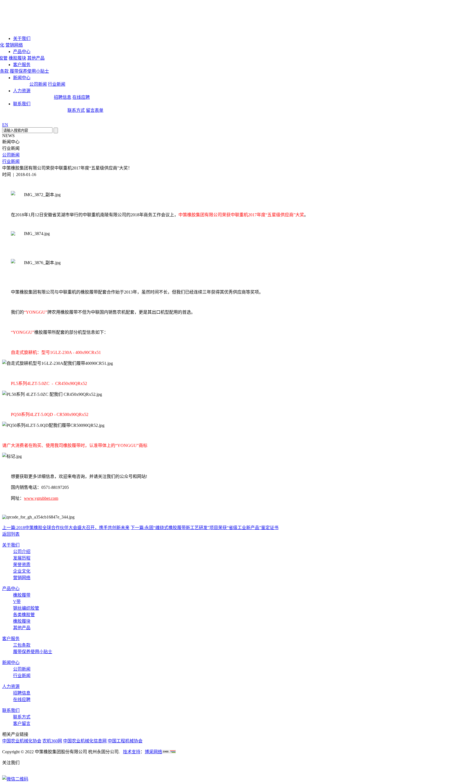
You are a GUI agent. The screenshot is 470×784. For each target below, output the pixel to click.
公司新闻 (38, 84)
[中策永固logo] (18, 17)
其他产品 (36, 58)
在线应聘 (81, 97)
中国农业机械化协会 (21, 741)
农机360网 (52, 741)
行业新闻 (56, 84)
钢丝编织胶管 (26, 608)
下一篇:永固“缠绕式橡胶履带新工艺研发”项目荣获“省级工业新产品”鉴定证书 (205, 527)
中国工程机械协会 (125, 741)
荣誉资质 (21, 564)
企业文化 (21, 571)
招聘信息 (62, 97)
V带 (17, 601)
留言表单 (94, 110)
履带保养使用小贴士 (29, 71)
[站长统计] (169, 751)
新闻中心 (21, 77)
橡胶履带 (21, 595)
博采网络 (153, 751)
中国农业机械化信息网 (85, 741)
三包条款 (21, 645)
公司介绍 (21, 551)
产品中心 (21, 51)
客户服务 (21, 64)
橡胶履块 (17, 58)
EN (5, 124)
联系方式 (76, 110)
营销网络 (14, 45)
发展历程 (21, 558)
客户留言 (21, 723)
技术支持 (131, 751)
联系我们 (21, 103)
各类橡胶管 (24, 614)
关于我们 (21, 38)
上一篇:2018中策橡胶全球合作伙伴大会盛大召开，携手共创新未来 (65, 527)
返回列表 (11, 534)
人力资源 (21, 90)
